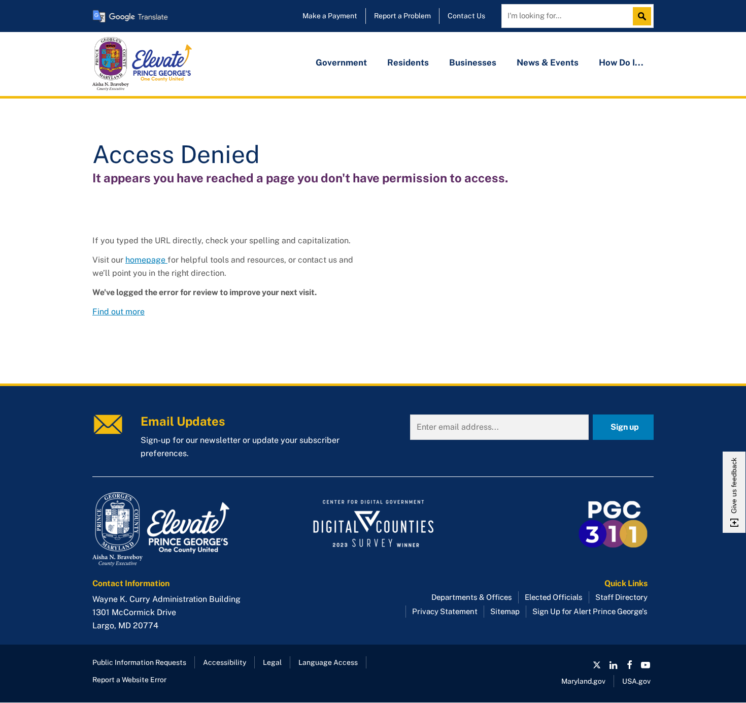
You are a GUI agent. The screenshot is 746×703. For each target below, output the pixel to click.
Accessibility (224, 662)
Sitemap (505, 611)
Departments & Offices (471, 597)
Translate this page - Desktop (130, 16)
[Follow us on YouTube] (645, 665)
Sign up (625, 427)
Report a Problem (402, 16)
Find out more (118, 311)
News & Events (548, 62)
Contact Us (466, 16)
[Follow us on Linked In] (613, 665)
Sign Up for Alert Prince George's (590, 611)
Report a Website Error (129, 680)
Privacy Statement (445, 611)
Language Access (328, 662)
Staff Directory (621, 597)
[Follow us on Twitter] (597, 665)
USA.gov (636, 681)
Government (341, 62)
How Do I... (621, 62)
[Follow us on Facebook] (629, 665)
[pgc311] (180, 529)
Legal (272, 662)
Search (644, 16)
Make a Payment (329, 16)
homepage (146, 260)
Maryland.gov (583, 681)
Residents (408, 62)
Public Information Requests (139, 662)
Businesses (472, 62)
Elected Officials (554, 597)
